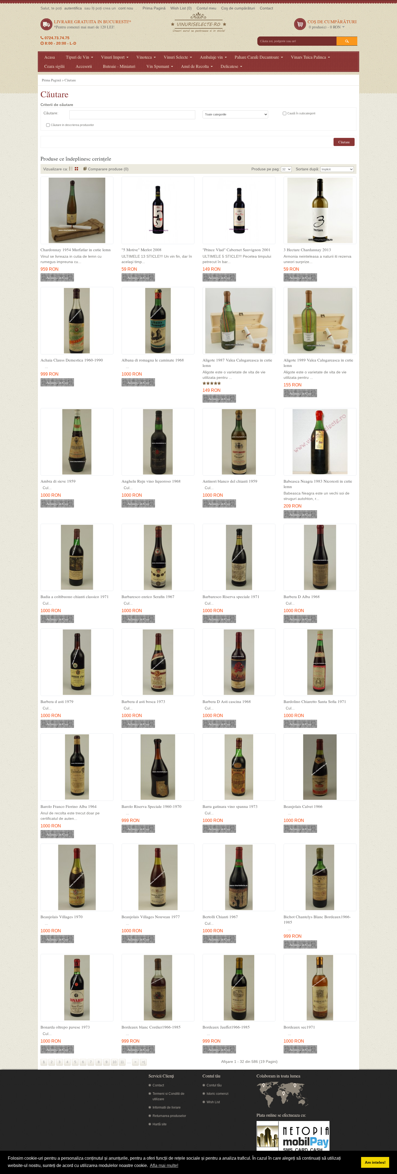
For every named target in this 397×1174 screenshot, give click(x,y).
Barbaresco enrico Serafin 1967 (148, 596)
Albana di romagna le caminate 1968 (153, 360)
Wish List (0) (181, 8)
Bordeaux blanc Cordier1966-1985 (151, 1027)
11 (122, 1062)
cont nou (125, 8)
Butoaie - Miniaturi (119, 66)
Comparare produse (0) (108, 169)
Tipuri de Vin (77, 57)
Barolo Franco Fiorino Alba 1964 (69, 806)
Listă (71, 168)
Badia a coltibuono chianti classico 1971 (75, 596)
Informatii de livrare (167, 1107)
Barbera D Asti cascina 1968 (227, 701)
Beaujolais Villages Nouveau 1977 (151, 916)
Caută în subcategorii (301, 113)
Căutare (70, 80)
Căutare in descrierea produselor (72, 125)
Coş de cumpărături (238, 8)
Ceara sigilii (54, 66)
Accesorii (84, 66)
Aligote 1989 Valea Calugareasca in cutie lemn (318, 362)
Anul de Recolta (195, 66)
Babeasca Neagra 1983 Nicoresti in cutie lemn (318, 483)
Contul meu (206, 8)
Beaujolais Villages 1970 (62, 916)
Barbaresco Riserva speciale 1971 (231, 596)
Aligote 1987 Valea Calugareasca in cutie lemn (237, 362)
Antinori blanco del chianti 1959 (230, 481)
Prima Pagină (154, 8)
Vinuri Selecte (176, 57)
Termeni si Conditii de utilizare (168, 1096)
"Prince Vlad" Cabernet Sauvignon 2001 (237, 249)
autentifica (73, 8)
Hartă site (160, 1124)
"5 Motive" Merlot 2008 (142, 249)
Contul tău (214, 1085)
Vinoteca (144, 57)
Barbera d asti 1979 (57, 701)
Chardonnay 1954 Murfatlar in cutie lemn (76, 249)
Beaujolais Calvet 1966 (303, 806)
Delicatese (229, 66)
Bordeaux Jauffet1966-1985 (226, 1027)
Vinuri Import (113, 57)
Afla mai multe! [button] (164, 1165)
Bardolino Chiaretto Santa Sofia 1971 (315, 701)
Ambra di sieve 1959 (58, 481)
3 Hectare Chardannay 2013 (307, 249)
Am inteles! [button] (375, 1162)
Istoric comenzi (217, 1094)
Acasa (49, 57)
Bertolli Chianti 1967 (220, 916)
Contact (266, 8)
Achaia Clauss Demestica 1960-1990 (72, 360)
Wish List (213, 1102)
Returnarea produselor (169, 1116)
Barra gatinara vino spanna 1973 (230, 806)
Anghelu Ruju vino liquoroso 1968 (151, 481)
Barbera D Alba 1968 (302, 596)
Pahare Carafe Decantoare (257, 57)
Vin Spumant (157, 66)
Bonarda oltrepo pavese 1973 (65, 1027)
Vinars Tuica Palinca (308, 57)
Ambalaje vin (211, 57)
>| (143, 1062)
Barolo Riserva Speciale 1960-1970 (151, 806)
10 (114, 1062)
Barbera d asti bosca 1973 (143, 701)
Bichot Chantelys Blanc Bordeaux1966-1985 (317, 919)
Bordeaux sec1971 (299, 1027)
